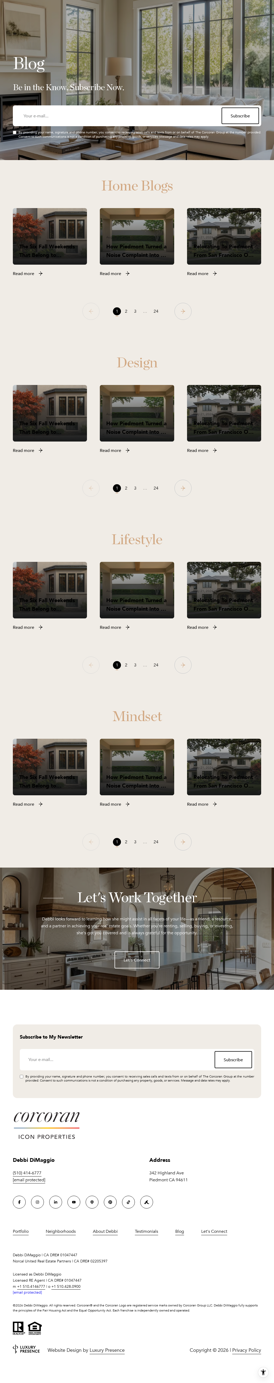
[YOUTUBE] (73, 1202)
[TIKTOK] (128, 1202)
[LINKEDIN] (55, 1202)
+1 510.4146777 (31, 1286)
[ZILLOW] (146, 1202)
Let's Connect (137, 959)
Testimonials (146, 1231)
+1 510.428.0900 (66, 1286)
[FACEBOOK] (19, 1202)
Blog (179, 1231)
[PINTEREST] (110, 1202)
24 (156, 311)
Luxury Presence (107, 1350)
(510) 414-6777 (27, 1173)
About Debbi (105, 1231)
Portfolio (21, 1231)
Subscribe (240, 115)
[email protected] (27, 1292)
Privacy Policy (246, 1350)
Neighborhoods (61, 1231)
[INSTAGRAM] (37, 1202)
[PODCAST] (92, 1202)
